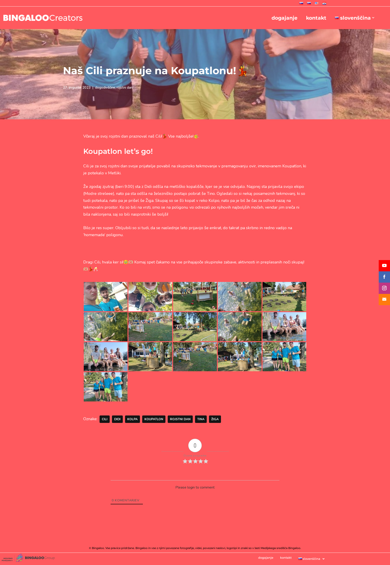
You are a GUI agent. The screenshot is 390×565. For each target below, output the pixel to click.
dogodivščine (105, 87)
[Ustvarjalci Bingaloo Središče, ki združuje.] (42, 18)
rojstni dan (124, 87)
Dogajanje (284, 18)
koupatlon (153, 419)
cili (104, 419)
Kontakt (316, 18)
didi (117, 419)
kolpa (132, 419)
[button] (373, 17)
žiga (215, 419)
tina (200, 419)
